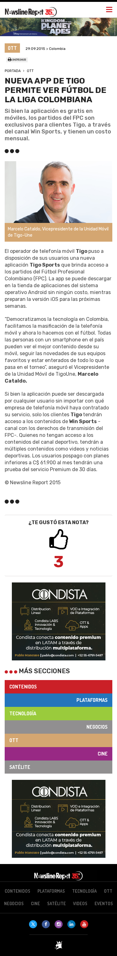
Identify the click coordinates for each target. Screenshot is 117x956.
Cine (103, 754)
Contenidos (23, 686)
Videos (80, 903)
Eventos (104, 903)
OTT (30, 71)
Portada (13, 71)
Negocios (97, 727)
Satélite (19, 767)
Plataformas (92, 700)
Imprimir (19, 60)
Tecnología (22, 713)
